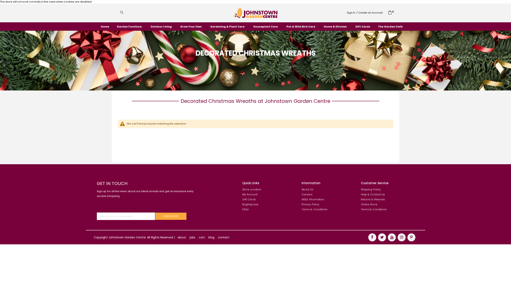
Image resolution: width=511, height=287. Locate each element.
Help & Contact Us (373, 194)
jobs (192, 237)
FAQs (245, 209)
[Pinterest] (411, 237)
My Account (249, 194)
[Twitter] (382, 237)
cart (202, 237)
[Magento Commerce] (255, 13)
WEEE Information (313, 199)
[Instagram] (402, 237)
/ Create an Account (369, 13)
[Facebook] (372, 237)
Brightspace (250, 204)
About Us (307, 189)
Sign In (351, 13)
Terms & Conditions (314, 209)
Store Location (251, 189)
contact (223, 237)
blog (211, 237)
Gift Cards (249, 199)
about (182, 237)
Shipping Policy (371, 189)
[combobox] (159, 12)
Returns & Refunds (373, 199)
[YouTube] (392, 237)
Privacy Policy (310, 204)
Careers (307, 194)
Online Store (369, 204)
